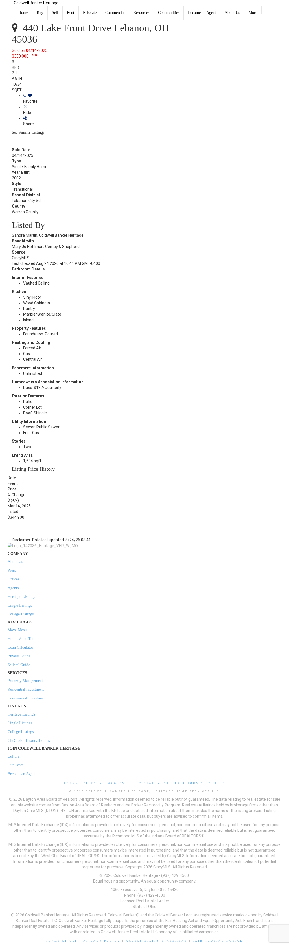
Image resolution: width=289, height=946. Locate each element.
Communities (168, 12)
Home (23, 12)
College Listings (21, 614)
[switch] (104, 98)
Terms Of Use (62, 941)
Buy (40, 12)
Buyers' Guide (19, 656)
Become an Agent (202, 12)
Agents (13, 588)
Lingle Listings (20, 605)
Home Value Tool (22, 639)
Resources (141, 12)
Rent (70, 12)
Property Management (25, 681)
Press (12, 570)
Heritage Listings (21, 597)
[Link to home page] (7, 7)
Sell (55, 12)
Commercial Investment (27, 698)
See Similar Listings (28, 132)
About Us (232, 12)
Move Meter (17, 630)
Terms (71, 783)
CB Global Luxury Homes (29, 740)
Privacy (93, 783)
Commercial (115, 12)
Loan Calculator (20, 647)
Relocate (90, 12)
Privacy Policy (102, 941)
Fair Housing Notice (200, 783)
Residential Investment (26, 689)
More (253, 12)
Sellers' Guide (19, 665)
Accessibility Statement (139, 783)
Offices (13, 579)
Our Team (16, 765)
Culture (13, 756)
